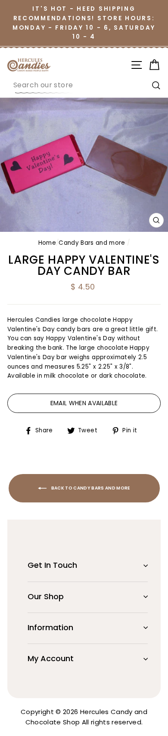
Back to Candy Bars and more (90, 488)
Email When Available (84, 403)
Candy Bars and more (92, 243)
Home (47, 243)
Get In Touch (52, 565)
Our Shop (46, 596)
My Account (51, 658)
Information (50, 627)
